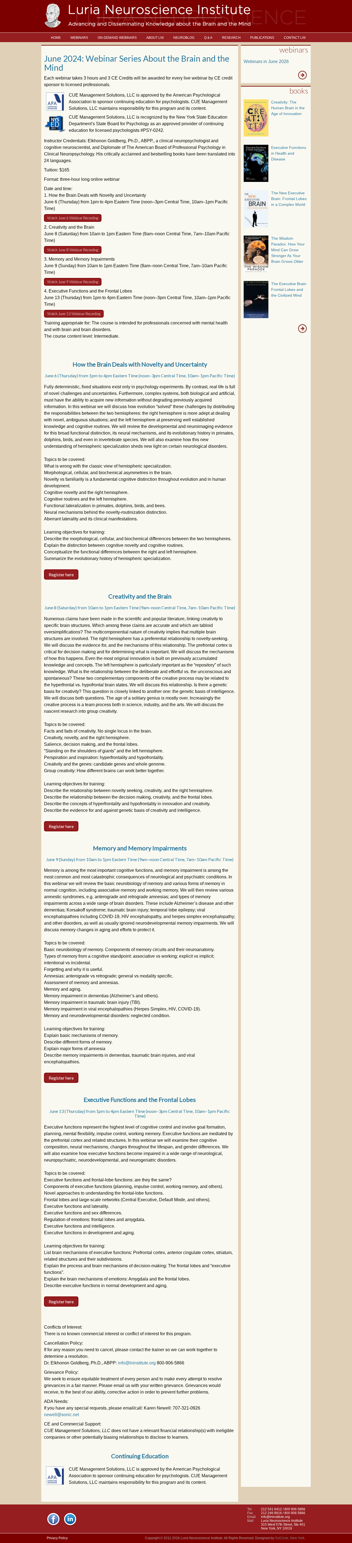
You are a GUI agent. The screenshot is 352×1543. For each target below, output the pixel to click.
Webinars (79, 38)
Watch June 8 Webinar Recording (72, 250)
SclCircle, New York (289, 1538)
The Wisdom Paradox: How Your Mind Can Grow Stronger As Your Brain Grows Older (288, 250)
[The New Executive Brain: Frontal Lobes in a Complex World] (256, 225)
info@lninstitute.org (137, 1363)
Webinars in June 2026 (266, 61)
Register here (61, 574)
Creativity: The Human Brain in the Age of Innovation (288, 108)
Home (56, 38)
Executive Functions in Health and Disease (288, 153)
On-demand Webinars (117, 38)
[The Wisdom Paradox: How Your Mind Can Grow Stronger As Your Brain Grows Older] (256, 271)
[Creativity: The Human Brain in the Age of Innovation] (256, 135)
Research (231, 38)
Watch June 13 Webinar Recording (73, 314)
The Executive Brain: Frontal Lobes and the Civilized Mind (289, 289)
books (298, 90)
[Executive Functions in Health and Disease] (256, 180)
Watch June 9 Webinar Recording (72, 282)
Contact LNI (295, 38)
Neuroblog (183, 38)
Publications (262, 38)
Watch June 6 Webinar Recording (72, 218)
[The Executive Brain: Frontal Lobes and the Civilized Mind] (256, 316)
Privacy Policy (57, 1538)
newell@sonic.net (61, 1414)
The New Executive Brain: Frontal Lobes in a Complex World (289, 199)
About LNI (155, 38)
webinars (293, 49)
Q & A (208, 38)
